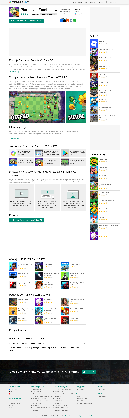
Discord (13, 405)
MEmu (19, 2)
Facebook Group (15, 403)
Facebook (14, 389)
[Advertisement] (47, 42)
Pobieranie (90, 371)
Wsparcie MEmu (15, 401)
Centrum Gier (77, 2)
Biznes (92, 2)
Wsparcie (100, 2)
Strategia (35, 14)
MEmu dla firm (103, 396)
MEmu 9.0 (80, 401)
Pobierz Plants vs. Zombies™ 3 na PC (27, 21)
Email (12, 408)
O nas (78, 396)
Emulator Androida (82, 398)
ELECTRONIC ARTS (48, 14)
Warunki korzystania (70, 416)
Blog (86, 2)
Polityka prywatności (84, 416)
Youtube (13, 394)
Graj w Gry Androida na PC (84, 403)
